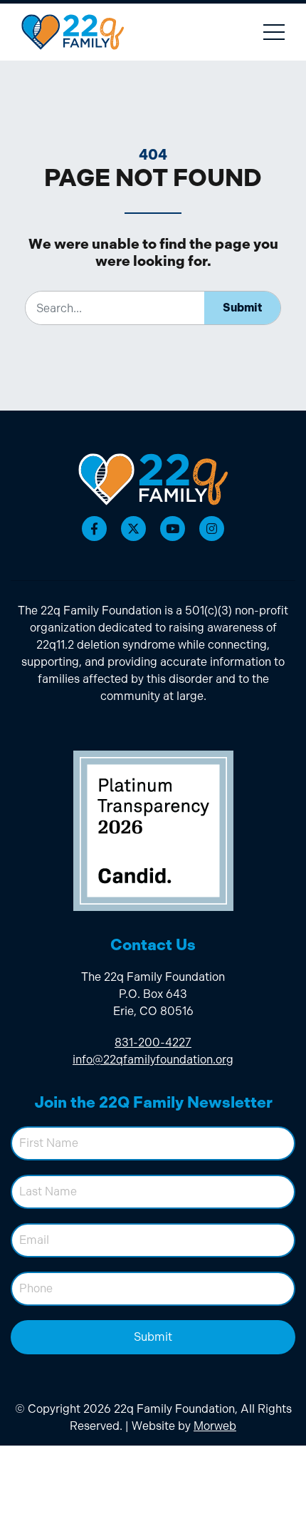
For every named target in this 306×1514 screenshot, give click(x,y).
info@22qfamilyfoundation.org (153, 1059)
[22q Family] (153, 479)
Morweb (215, 1426)
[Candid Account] (153, 829)
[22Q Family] (72, 31)
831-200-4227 (153, 1042)
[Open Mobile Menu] (274, 32)
